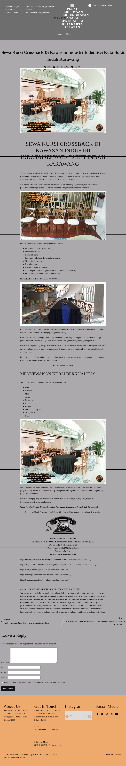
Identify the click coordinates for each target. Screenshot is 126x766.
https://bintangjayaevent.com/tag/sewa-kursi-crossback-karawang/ (45, 575)
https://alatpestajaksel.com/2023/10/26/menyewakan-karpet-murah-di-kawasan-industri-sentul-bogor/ (59, 564)
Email (4, 672)
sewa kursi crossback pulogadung (85, 609)
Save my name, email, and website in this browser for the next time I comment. (34, 683)
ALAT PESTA (35, 589)
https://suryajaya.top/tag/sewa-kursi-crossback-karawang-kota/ (44, 570)
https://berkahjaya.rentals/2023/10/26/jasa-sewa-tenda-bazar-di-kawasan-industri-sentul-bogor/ (56, 559)
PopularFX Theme (18, 758)
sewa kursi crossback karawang (36, 609)
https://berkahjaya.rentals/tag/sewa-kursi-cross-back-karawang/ (44, 580)
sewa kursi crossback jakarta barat (66, 602)
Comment (5, 662)
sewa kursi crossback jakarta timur (66, 606)
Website (4, 677)
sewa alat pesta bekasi (34, 593)
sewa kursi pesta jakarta (96, 612)
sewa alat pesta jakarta (73, 593)
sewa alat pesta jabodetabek (54, 593)
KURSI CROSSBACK (56, 589)
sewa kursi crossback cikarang (53, 599)
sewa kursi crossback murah (60, 609)
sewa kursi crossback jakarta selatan (39, 606)
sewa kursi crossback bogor (90, 596)
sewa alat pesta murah (91, 593)
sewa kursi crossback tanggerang (55, 612)
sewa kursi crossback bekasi (68, 596)
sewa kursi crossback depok (76, 599)
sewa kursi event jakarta (77, 612)
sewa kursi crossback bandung (45, 596)
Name (4, 667)
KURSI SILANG (73, 589)
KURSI (44, 589)
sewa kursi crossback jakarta (41, 602)
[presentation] (67, 716)
